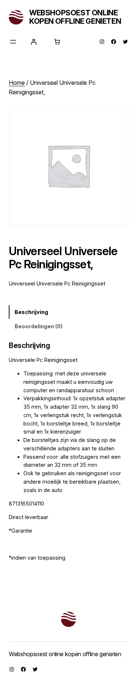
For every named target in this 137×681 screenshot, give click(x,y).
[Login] (33, 41)
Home (17, 82)
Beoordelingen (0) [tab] (38, 326)
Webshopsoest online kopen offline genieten (75, 17)
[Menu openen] (13, 41)
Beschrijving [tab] (31, 312)
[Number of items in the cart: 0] (57, 41)
